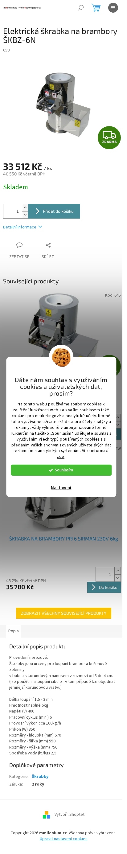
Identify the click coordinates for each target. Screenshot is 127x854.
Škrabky (40, 777)
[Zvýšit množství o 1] (25, 207)
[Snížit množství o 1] (25, 214)
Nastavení (61, 488)
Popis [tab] (13, 631)
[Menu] (113, 8)
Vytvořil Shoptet (69, 814)
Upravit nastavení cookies (64, 839)
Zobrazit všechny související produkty (63, 613)
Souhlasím (64, 470)
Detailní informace (19, 227)
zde (60, 456)
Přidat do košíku (58, 211)
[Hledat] (81, 8)
